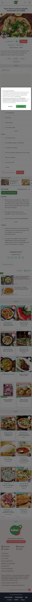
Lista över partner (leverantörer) (9, 102)
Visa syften (10, 106)
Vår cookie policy (17, 96)
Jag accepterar (21, 106)
